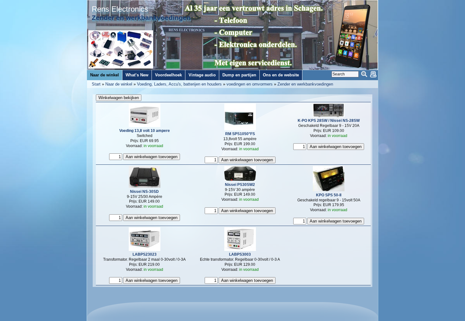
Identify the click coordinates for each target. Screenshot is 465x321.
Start (96, 84)
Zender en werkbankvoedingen (305, 84)
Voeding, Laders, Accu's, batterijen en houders (179, 84)
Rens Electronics (120, 9)
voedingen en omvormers (249, 84)
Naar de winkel (118, 84)
